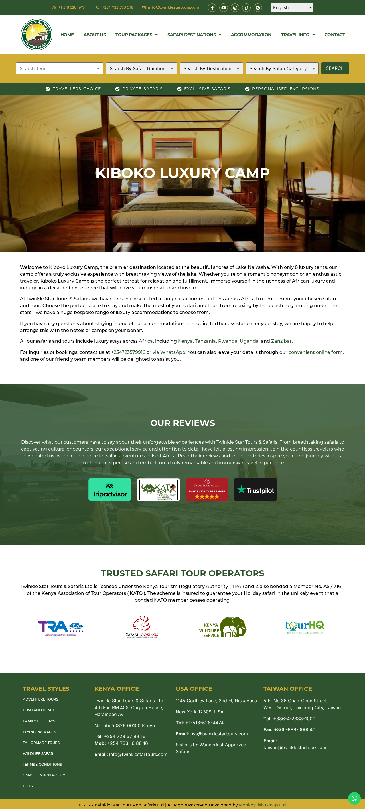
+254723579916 (128, 352)
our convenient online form (311, 352)
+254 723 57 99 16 (119, 736)
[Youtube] (223, 7)
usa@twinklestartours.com (212, 734)
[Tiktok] (246, 7)
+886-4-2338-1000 (289, 718)
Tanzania (205, 341)
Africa (146, 341)
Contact (335, 34)
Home (67, 34)
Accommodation (251, 34)
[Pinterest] (258, 7)
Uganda (249, 341)
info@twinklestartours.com (130, 754)
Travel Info (295, 34)
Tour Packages (133, 34)
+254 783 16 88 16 (121, 743)
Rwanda (228, 341)
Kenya (185, 341)
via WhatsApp (169, 352)
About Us (95, 34)
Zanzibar (281, 341)
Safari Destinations (191, 34)
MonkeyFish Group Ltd (262, 805)
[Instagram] (235, 7)
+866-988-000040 (289, 729)
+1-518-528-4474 (200, 722)
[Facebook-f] (212, 7)
